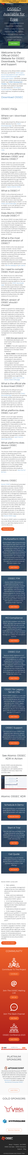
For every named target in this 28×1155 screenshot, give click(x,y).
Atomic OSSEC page (10, 516)
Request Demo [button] (8, 529)
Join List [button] (14, 997)
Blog (24, 1149)
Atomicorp (7, 1080)
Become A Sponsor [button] (14, 1130)
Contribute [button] (14, 974)
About (10, 1144)
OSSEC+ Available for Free (14, 14)
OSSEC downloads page (8, 203)
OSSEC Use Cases (9, 1147)
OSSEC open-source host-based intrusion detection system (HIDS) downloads (13, 74)
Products (16, 1144)
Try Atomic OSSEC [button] (8, 943)
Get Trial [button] (14, 843)
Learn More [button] (14, 567)
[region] (14, 26)
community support (7, 78)
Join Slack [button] (14, 1018)
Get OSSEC (23, 1144)
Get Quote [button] (14, 869)
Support (19, 1149)
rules (2, 150)
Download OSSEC (12, 97)
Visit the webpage (10, 265)
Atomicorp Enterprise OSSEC (14, 1082)
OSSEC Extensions (21, 1147)
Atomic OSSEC (5, 484)
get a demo (21, 265)
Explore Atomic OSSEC (14, 187)
